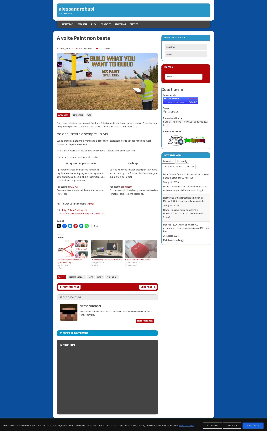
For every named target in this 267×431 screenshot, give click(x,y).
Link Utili (78, 115)
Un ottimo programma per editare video (106, 259)
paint (100, 277)
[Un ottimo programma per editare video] (107, 249)
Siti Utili (90, 203)
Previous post (70, 287)
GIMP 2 (74, 186)
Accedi (169, 54)
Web (89, 115)
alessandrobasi (85, 48)
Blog (94, 24)
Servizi (134, 24)
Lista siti (82, 24)
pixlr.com (127, 186)
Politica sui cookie (186, 425)
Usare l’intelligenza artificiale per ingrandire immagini (69, 261)
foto (90, 277)
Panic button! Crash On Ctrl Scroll (138, 259)
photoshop (112, 277)
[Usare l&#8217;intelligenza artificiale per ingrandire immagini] (72, 249)
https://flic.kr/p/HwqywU (74, 210)
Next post (146, 287)
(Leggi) (166, 193)
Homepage (67, 24)
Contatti (106, 24)
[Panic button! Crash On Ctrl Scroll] (141, 249)
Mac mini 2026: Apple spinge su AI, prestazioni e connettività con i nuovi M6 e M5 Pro (186, 205)
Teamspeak (120, 24)
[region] (133, 424)
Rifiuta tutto (232, 425)
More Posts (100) (145, 321)
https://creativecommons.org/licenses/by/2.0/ (82, 213)
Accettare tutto (253, 425)
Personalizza (212, 425)
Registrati (170, 47)
